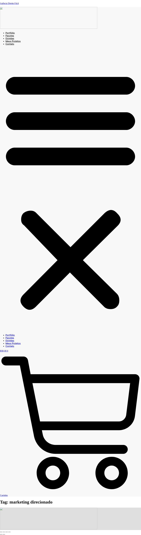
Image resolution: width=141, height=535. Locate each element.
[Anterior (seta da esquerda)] (1, 534)
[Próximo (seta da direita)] (4, 534)
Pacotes (10, 35)
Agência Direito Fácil (9, 3)
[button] (70, 189)
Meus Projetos (13, 41)
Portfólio (10, 32)
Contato (10, 44)
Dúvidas (10, 38)
